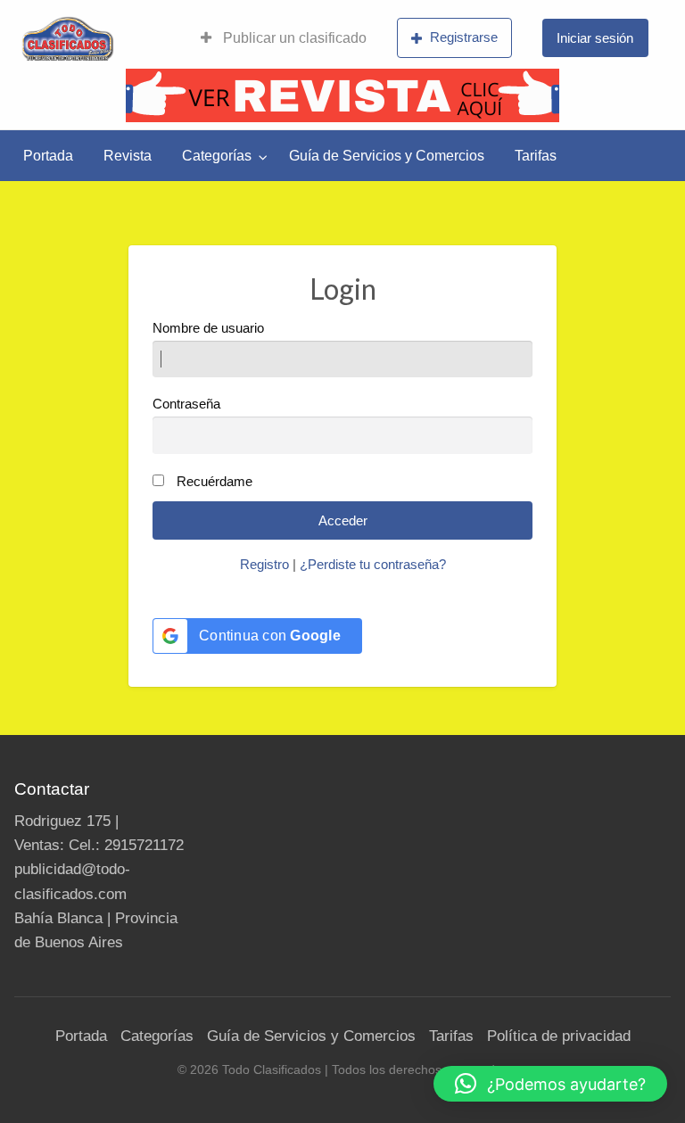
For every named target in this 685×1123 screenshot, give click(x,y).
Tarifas (536, 155)
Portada (48, 155)
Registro (264, 564)
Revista (127, 155)
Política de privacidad (559, 1036)
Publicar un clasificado (293, 37)
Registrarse (464, 37)
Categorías (217, 155)
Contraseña (186, 404)
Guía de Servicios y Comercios (386, 155)
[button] (550, 1084)
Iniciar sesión (595, 37)
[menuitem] (284, 38)
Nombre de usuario (208, 328)
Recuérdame (214, 482)
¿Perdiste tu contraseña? (373, 564)
